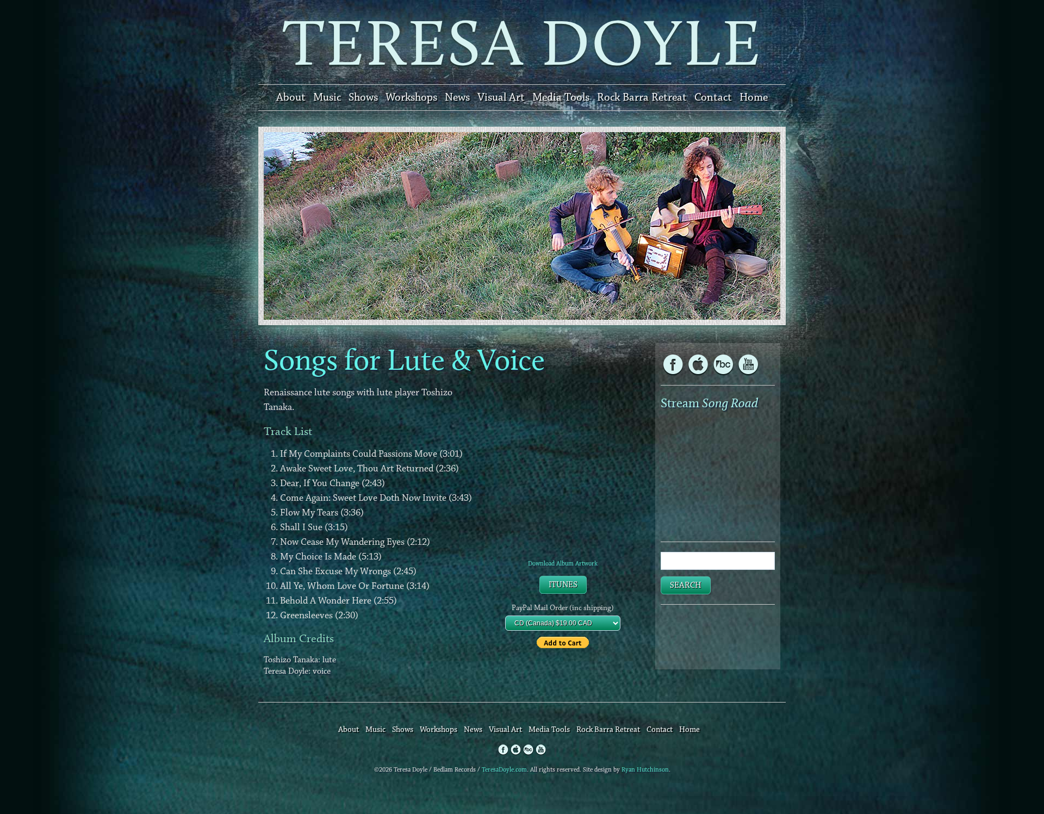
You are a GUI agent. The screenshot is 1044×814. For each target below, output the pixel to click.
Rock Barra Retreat (642, 97)
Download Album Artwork (563, 564)
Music (327, 97)
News (457, 97)
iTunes (563, 585)
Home (753, 97)
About (291, 97)
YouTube (723, 364)
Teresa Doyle (522, 42)
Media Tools (560, 97)
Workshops (411, 97)
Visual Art (501, 97)
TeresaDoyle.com (504, 770)
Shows (363, 97)
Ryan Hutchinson (645, 770)
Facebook (673, 364)
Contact (713, 97)
